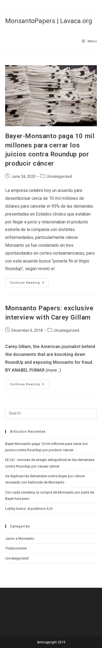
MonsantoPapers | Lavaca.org (48, 21)
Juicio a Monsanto (19, 538)
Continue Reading (29, 284)
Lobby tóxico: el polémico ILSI (28, 509)
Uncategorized (59, 176)
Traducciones (16, 548)
